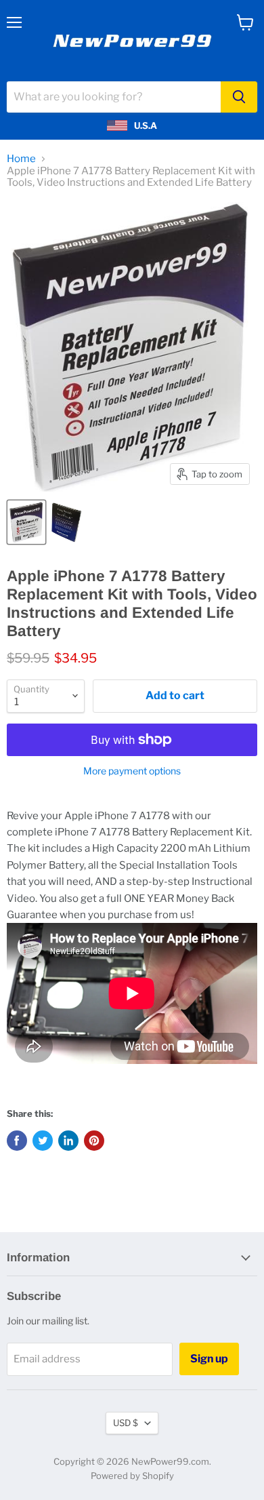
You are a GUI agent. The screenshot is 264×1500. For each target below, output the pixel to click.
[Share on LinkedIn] (68, 1140)
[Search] (239, 97)
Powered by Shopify (132, 1475)
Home (21, 159)
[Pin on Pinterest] (94, 1140)
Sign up (209, 1358)
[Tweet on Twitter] (42, 1140)
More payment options (132, 771)
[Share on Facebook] (17, 1140)
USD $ (125, 1422)
